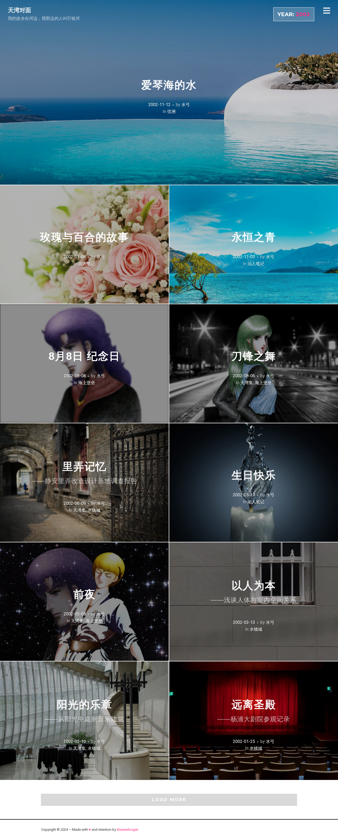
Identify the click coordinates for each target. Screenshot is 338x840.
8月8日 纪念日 (84, 356)
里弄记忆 (84, 473)
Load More (169, 799)
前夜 (84, 594)
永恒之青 (254, 237)
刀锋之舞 (254, 356)
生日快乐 (254, 475)
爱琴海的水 (169, 85)
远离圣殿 (253, 711)
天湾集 (246, 382)
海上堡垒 (86, 382)
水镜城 (94, 510)
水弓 (185, 104)
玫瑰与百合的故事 (84, 237)
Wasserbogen (127, 830)
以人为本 (254, 592)
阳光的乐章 (84, 711)
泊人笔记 (86, 263)
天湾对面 (19, 10)
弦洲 (171, 111)
